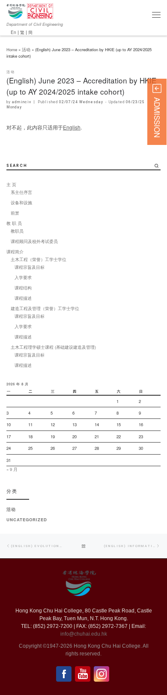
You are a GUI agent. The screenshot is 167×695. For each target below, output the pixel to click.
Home (11, 49)
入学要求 (23, 277)
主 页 (11, 184)
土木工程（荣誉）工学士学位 (38, 259)
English (72, 127)
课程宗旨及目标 (30, 267)
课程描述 (23, 298)
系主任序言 (21, 192)
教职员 (17, 231)
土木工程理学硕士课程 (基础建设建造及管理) (53, 347)
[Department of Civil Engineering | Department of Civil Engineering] (40, 10)
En (13, 32)
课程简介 (15, 252)
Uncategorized (26, 520)
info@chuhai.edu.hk (83, 634)
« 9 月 (12, 469)
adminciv (21, 102)
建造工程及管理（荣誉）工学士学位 (45, 308)
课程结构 (23, 288)
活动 (26, 49)
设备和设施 (21, 203)
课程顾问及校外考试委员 (34, 241)
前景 (15, 213)
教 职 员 (14, 223)
